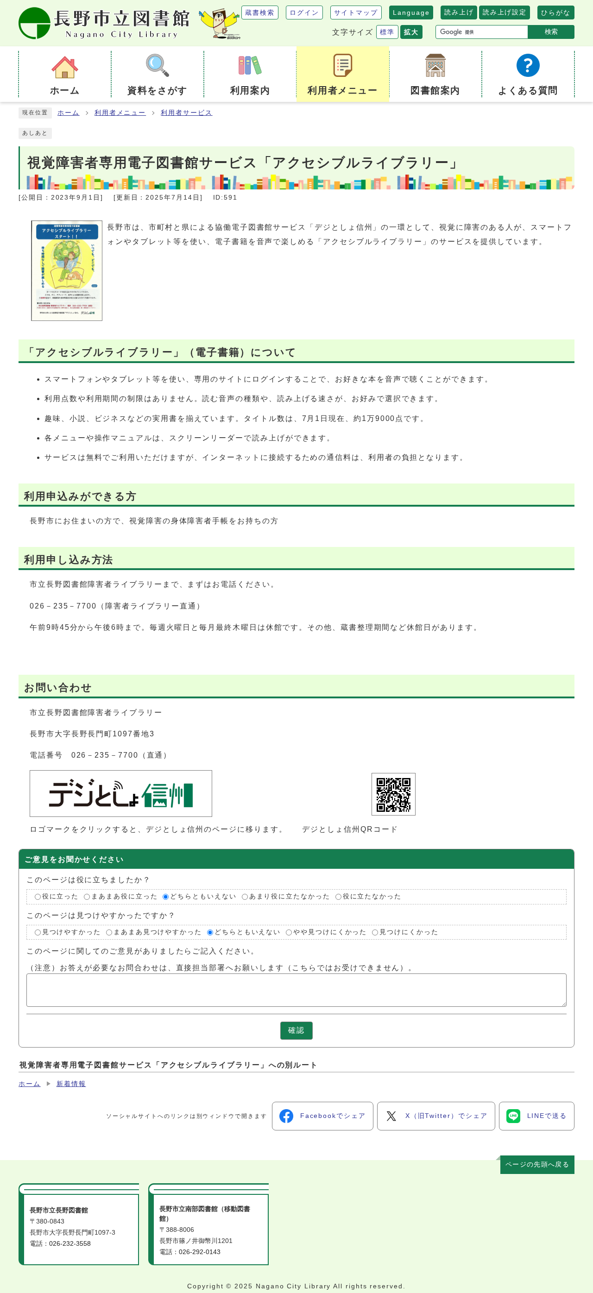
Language (411, 12)
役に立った (60, 896)
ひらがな (556, 12)
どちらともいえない (203, 896)
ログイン (304, 12)
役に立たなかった (372, 896)
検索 (551, 31)
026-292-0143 (200, 1252)
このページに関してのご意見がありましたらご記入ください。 (142, 951)
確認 (296, 1030)
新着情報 (71, 1083)
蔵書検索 (260, 12)
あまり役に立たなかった (289, 896)
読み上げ (458, 12)
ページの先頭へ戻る (537, 1164)
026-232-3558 (70, 1243)
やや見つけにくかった (330, 932)
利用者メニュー (120, 112)
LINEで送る (547, 1115)
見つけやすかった (71, 932)
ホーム (68, 112)
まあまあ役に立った (124, 896)
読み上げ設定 (504, 12)
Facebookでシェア (333, 1115)
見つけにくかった (408, 932)
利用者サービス (186, 112)
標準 (387, 32)
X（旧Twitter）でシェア (446, 1115)
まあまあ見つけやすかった (158, 932)
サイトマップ (356, 12)
